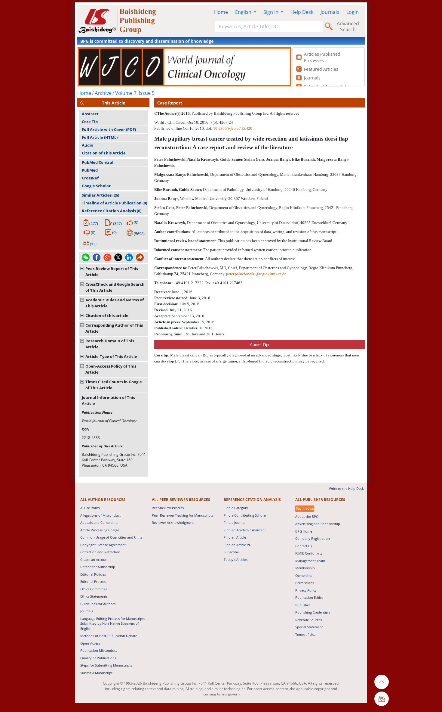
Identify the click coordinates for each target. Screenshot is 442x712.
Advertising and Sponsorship (317, 523)
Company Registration (312, 538)
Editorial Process (93, 581)
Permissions (304, 582)
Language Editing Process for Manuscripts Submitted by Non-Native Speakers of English (112, 623)
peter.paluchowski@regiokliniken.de (256, 274)
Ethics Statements (94, 596)
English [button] (244, 12)
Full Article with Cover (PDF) (109, 129)
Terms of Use (305, 634)
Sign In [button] (271, 12)
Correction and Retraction (100, 552)
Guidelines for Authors (97, 604)
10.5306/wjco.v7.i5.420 (232, 128)
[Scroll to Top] (381, 682)
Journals (330, 12)
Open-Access (90, 643)
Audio (87, 145)
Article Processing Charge (99, 530)
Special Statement (309, 627)
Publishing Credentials (312, 612)
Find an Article (235, 537)
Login (352, 12)
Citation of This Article (104, 153)
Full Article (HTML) (100, 137)
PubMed (90, 170)
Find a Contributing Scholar (245, 515)
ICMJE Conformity (309, 553)
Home (221, 12)
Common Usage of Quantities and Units (111, 537)
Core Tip (90, 121)
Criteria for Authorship (97, 566)
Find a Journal (234, 522)
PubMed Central (97, 162)
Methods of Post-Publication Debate (108, 635)
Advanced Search (348, 26)
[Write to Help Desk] (381, 699)
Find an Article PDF (238, 545)
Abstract (90, 114)
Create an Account (94, 559)
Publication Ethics (309, 597)
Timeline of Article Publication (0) (114, 203)
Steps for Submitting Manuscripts (106, 665)
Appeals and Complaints (99, 522)
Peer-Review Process (168, 507)
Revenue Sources (308, 619)
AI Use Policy (90, 507)
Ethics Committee (93, 589)
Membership (305, 568)
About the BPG (306, 516)
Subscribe (231, 552)
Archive (103, 93)
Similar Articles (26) (100, 195)
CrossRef (90, 178)
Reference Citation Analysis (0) (111, 210)
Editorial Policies (93, 574)
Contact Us (303, 546)
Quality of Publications (98, 658)
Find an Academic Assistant (245, 530)
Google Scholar (96, 185)
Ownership (303, 575)
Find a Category (236, 507)
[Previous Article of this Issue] (82, 103)
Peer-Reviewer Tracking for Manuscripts (182, 515)
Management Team (310, 560)
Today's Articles (235, 559)
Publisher (302, 605)
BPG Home (303, 531)
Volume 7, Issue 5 (135, 93)
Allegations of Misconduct (100, 515)
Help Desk (301, 12)
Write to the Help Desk (346, 488)
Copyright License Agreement (103, 545)
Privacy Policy (306, 590)
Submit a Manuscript (96, 672)
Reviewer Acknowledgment (173, 522)
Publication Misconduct (98, 650)
